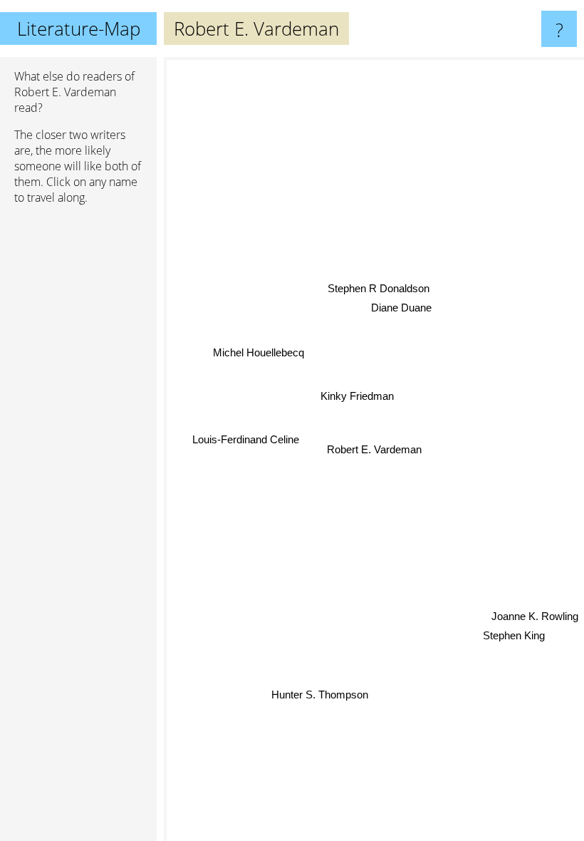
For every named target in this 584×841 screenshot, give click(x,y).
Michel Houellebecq (258, 352)
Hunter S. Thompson (319, 694)
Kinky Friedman (357, 396)
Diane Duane (401, 307)
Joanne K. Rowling (534, 616)
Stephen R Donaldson (378, 288)
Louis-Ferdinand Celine (245, 439)
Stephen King (514, 635)
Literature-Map (78, 28)
